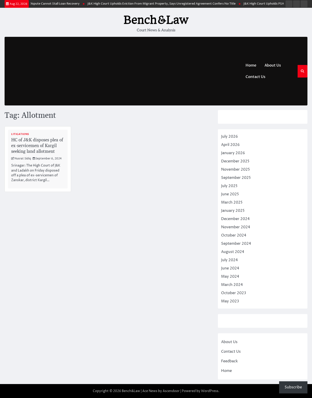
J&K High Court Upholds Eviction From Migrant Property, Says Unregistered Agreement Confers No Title (158, 4)
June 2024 (230, 268)
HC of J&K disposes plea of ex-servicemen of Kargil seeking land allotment (37, 145)
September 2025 (236, 177)
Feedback (229, 361)
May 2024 (230, 276)
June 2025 (230, 194)
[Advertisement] (123, 71)
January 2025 (233, 210)
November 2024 (235, 227)
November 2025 (235, 169)
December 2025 (235, 161)
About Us (272, 65)
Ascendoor (171, 391)
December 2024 (235, 218)
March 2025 (232, 202)
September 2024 (236, 243)
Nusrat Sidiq (22, 159)
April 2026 (230, 144)
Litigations (20, 134)
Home (251, 65)
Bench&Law (156, 19)
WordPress (209, 391)
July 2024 (229, 260)
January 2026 (233, 153)
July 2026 (229, 136)
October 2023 (233, 293)
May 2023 (230, 301)
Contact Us (255, 76)
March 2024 (232, 284)
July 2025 (229, 185)
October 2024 (233, 235)
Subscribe (293, 387)
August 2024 (232, 251)
